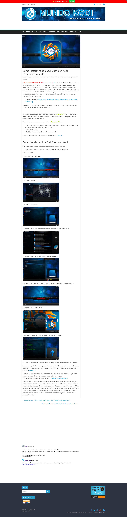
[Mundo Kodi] (23, 32)
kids (70, 77)
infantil (67, 77)
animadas (50, 77)
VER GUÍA (72, 1)
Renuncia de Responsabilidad (87, 512)
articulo (60, 135)
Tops (44, 31)
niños (76, 77)
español (63, 77)
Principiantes (29, 31)
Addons (38, 31)
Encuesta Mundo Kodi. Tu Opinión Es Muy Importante (61, 404)
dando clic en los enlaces (59, 378)
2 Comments (43, 77)
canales (55, 77)
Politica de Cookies (76, 512)
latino (73, 77)
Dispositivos (60, 31)
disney (59, 77)
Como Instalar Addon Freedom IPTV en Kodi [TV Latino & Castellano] (46, 400)
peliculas (25, 79)
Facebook (32, 370)
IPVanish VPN (60, 114)
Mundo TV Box (69, 31)
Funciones (52, 31)
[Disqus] (51, 424)
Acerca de (69, 512)
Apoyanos (78, 31)
